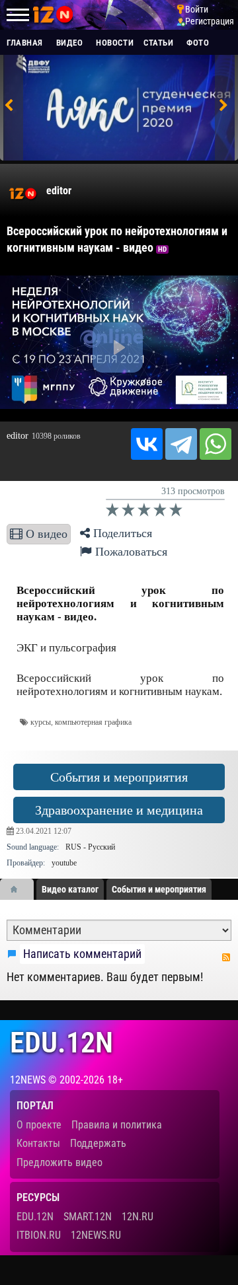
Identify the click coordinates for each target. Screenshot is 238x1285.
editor (58, 190)
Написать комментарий (82, 954)
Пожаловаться (129, 551)
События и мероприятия (119, 777)
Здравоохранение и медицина (119, 810)
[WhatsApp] (215, 444)
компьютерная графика (93, 722)
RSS (226, 957)
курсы (40, 722)
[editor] (23, 193)
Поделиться (121, 533)
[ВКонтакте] (147, 444)
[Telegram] (181, 444)
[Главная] (18, 889)
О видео (44, 533)
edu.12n (61, 1042)
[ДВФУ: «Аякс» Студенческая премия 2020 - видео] (117, 111)
